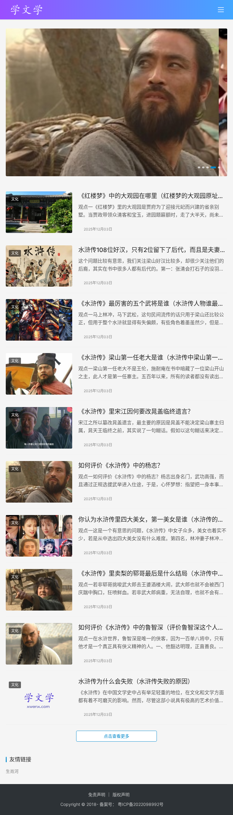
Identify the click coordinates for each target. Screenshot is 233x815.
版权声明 (121, 794)
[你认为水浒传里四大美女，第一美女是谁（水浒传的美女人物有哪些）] (39, 536)
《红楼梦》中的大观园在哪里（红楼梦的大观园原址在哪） (151, 196)
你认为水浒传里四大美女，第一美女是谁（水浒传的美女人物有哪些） (151, 520)
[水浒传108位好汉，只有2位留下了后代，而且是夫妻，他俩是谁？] (39, 266)
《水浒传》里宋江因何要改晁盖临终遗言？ (136, 411)
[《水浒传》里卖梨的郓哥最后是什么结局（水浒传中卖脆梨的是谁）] (39, 590)
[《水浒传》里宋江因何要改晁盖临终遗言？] (39, 428)
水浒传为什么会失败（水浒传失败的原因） (136, 681)
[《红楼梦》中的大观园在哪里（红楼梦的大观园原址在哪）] (39, 212)
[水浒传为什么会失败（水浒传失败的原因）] (39, 698)
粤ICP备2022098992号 (141, 804)
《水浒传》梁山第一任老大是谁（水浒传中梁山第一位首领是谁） (151, 358)
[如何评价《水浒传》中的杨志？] (39, 482)
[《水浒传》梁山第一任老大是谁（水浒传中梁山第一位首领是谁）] (39, 374)
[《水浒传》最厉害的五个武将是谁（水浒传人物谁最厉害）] (39, 320)
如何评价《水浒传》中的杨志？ (120, 465)
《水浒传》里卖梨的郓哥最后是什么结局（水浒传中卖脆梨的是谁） (151, 574)
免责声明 (96, 794)
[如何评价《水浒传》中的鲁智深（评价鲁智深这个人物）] (39, 644)
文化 (15, 199)
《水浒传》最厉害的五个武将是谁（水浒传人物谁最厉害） (151, 304)
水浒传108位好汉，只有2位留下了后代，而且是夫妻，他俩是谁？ (152, 250)
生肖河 (12, 771)
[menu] (220, 9)
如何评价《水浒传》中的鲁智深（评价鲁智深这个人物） (152, 627)
